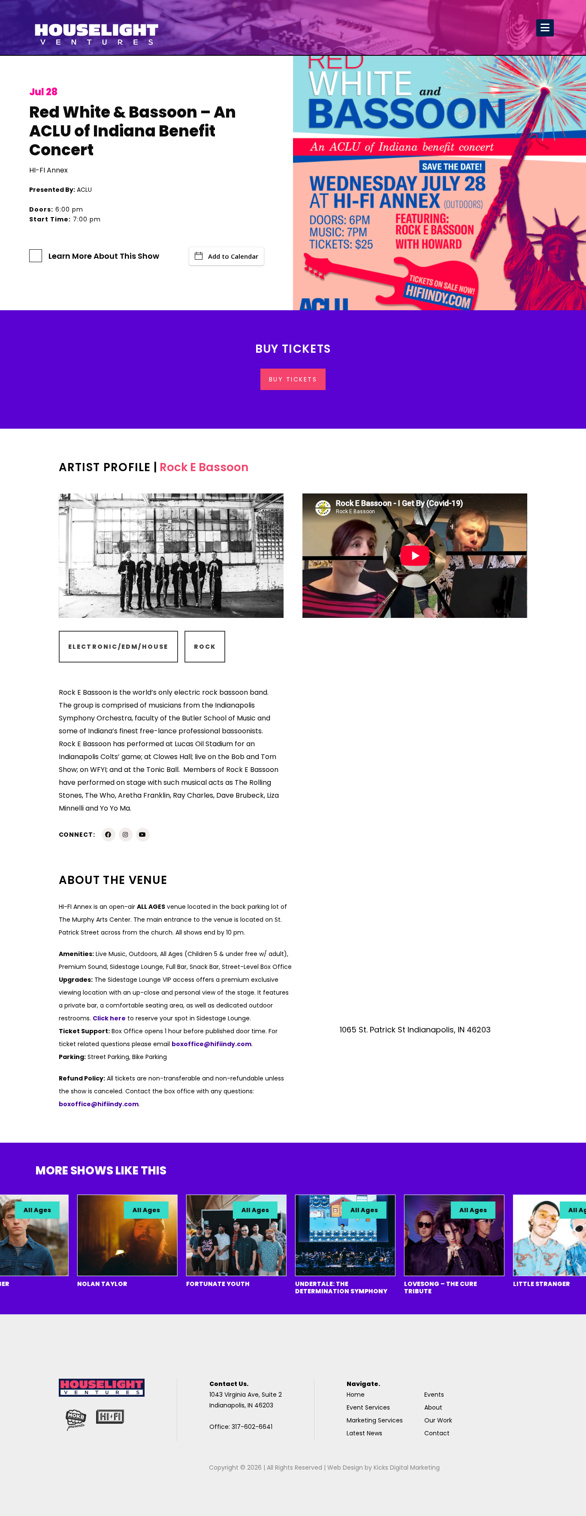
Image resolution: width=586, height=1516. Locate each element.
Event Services (368, 1407)
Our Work (438, 1420)
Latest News (364, 1433)
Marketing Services (375, 1420)
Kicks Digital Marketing (407, 1467)
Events (434, 1394)
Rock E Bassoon (204, 467)
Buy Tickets (293, 379)
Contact (437, 1433)
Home (356, 1394)
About (433, 1407)
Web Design (345, 1467)
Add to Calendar (233, 256)
